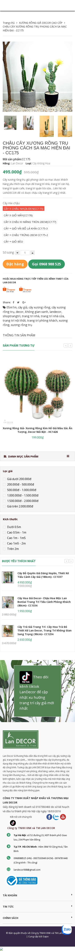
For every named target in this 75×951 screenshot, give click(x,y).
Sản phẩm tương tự (18, 345)
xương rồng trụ (21, 325)
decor (19, 312)
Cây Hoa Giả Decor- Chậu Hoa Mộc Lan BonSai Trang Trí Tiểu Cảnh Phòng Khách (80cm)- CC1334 (44, 601)
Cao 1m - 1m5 (16, 538)
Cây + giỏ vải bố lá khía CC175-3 (26, 228)
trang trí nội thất (14, 320)
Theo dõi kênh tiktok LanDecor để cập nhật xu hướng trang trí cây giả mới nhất (36, 693)
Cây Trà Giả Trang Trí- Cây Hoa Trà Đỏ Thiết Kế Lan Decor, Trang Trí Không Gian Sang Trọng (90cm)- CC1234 (44, 630)
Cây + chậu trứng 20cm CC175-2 (26, 235)
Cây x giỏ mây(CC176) (18, 215)
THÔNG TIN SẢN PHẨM (19, 335)
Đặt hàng (15, 264)
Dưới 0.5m (13, 527)
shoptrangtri (11, 316)
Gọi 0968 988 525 (46, 264)
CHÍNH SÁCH (10, 918)
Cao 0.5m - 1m (16, 532)
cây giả (22, 307)
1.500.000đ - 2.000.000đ (22, 501)
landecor (55, 312)
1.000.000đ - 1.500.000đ (22, 495)
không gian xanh (36, 312)
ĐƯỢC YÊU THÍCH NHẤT (19, 561)
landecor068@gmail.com (27, 869)
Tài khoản (10, 895)
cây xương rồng (39, 307)
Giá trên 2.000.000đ (19, 506)
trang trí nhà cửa (52, 316)
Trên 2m (12, 549)
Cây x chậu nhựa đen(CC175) (23, 208)
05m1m (12, 307)
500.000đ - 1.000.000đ (21, 490)
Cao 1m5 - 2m (16, 543)
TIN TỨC (8, 906)
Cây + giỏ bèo (13, 241)
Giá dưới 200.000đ (18, 479)
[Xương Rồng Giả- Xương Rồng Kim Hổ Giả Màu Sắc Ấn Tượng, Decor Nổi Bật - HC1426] (37, 391)
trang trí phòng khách (42, 320)
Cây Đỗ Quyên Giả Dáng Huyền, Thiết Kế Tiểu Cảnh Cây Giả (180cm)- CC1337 (43, 575)
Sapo (46, 936)
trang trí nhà (30, 316)
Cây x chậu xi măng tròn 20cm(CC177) (30, 222)
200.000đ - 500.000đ (20, 484)
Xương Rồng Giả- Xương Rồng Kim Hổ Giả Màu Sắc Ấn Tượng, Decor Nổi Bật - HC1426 (37, 430)
